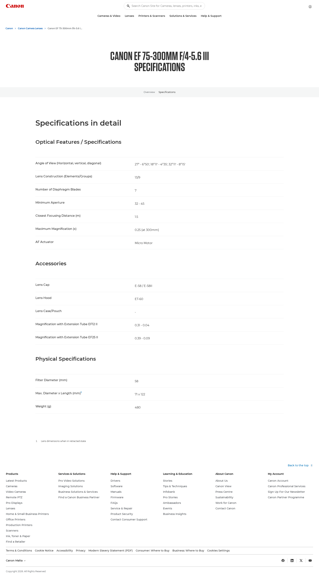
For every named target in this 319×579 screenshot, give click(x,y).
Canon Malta (14, 560)
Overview (149, 92)
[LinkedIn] (292, 560)
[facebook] (283, 560)
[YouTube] (310, 560)
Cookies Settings (218, 550)
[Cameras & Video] (121, 16)
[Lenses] (135, 16)
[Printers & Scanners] (166, 16)
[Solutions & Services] (197, 16)
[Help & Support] (223, 16)
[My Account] (310, 7)
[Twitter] (301, 560)
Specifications (167, 92)
